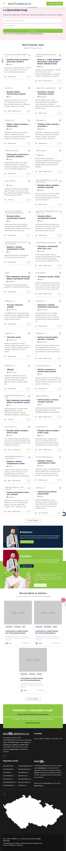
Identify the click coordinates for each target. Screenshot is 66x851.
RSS (61, 738)
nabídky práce (24, 744)
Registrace (59, 3)
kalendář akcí (15, 744)
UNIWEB (36, 772)
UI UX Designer (31, 34)
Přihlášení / (51, 3)
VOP (4, 840)
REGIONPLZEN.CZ (8, 766)
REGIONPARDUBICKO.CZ (25, 766)
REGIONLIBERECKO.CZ (10, 782)
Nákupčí (10, 369)
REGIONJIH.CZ (7, 772)
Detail (28, 76)
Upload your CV (40, 585)
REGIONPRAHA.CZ (8, 775)
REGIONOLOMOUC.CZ (24, 779)
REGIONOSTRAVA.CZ (24, 782)
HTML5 (24, 34)
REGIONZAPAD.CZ (8, 769)
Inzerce (36, 738)
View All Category (33, 520)
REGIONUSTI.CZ (8, 779)
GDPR (38, 838)
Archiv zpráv (55, 738)
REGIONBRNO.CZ (23, 772)
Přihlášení (41, 738)
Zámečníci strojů (14, 337)
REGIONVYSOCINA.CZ (24, 769)
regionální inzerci (13, 749)
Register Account (27, 542)
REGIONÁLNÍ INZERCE (33, 723)
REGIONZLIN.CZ (23, 775)
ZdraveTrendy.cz (38, 785)
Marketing (40, 34)
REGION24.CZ (22, 785)
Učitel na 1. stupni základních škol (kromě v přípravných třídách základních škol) (49, 62)
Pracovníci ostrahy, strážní (49, 277)
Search (34, 31)
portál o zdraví (48, 783)
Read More (25, 643)
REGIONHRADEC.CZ (9, 785)
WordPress (18, 34)
